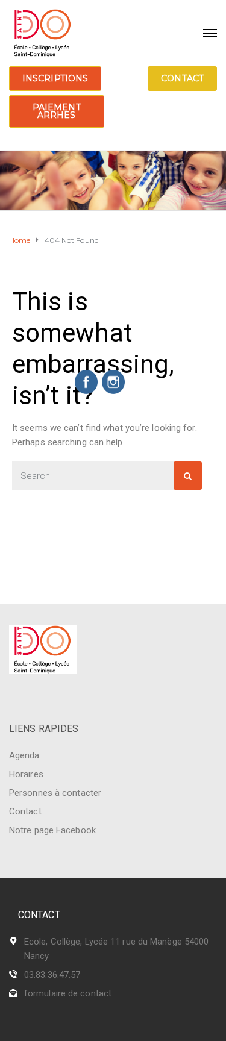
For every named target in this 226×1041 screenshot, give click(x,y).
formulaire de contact (67, 993)
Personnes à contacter (55, 792)
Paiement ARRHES (57, 111)
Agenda (24, 755)
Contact (182, 78)
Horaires (26, 774)
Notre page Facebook (52, 830)
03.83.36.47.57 (52, 974)
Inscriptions (55, 78)
